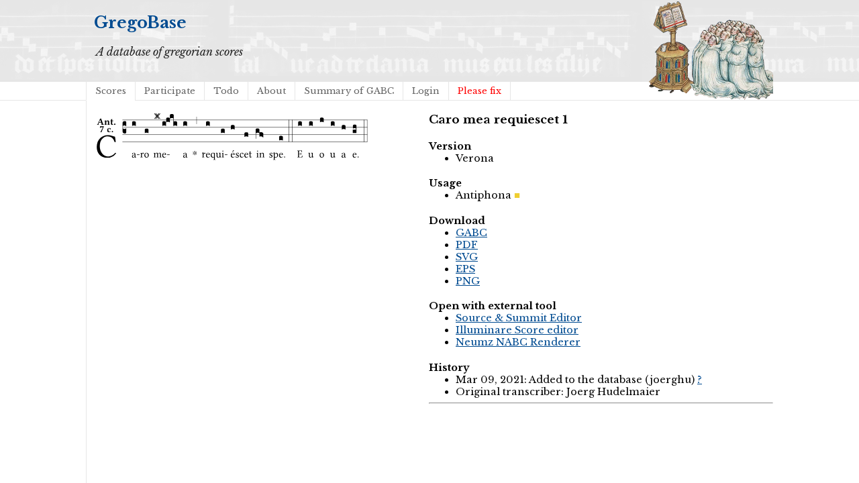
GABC (471, 233)
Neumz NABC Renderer (518, 342)
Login (426, 91)
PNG (468, 281)
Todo (226, 91)
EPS (465, 269)
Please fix (479, 91)
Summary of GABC (349, 91)
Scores (110, 91)
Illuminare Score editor (517, 330)
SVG (467, 257)
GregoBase (140, 22)
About (271, 91)
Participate (169, 91)
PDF (467, 245)
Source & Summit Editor (519, 318)
